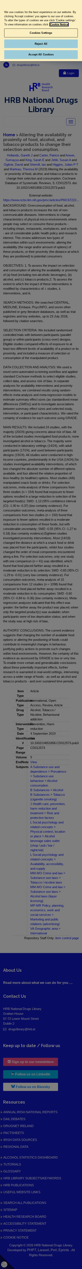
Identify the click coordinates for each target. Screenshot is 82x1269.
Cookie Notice (59, 24)
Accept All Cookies (40, 54)
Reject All (41, 43)
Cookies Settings (41, 32)
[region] (41, 30)
